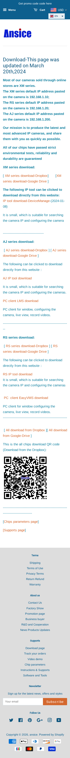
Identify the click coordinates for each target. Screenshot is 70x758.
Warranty (35, 584)
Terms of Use (35, 568)
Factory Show (35, 608)
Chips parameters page (21, 522)
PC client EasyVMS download (26, 398)
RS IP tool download (17, 374)
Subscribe (55, 702)
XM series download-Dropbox (26, 176)
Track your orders (35, 653)
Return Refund (35, 579)
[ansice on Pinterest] (30, 720)
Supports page (14, 530)
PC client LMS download (21, 301)
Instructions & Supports (35, 670)
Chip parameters (35, 664)
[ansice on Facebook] (20, 720)
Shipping (35, 562)
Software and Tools (35, 675)
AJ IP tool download (17, 278)
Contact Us (35, 602)
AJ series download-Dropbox (27, 250)
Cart (42, 9)
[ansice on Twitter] (11, 720)
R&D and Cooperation (35, 624)
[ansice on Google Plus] (40, 720)
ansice (34, 734)
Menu (12, 9)
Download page (35, 648)
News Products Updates (35, 629)
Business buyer (35, 619)
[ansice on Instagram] (49, 720)
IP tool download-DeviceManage (26, 201)
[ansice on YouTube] (59, 720)
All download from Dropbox (25, 430)
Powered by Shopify (51, 734)
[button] (56, 16)
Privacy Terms (35, 573)
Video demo (35, 659)
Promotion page (35, 613)
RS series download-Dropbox (27, 346)
